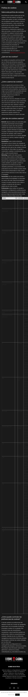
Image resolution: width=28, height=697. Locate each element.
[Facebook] (10, 688)
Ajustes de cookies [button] (11, 694)
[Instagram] (14, 688)
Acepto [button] (17, 694)
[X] (18, 688)
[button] (2, 2)
